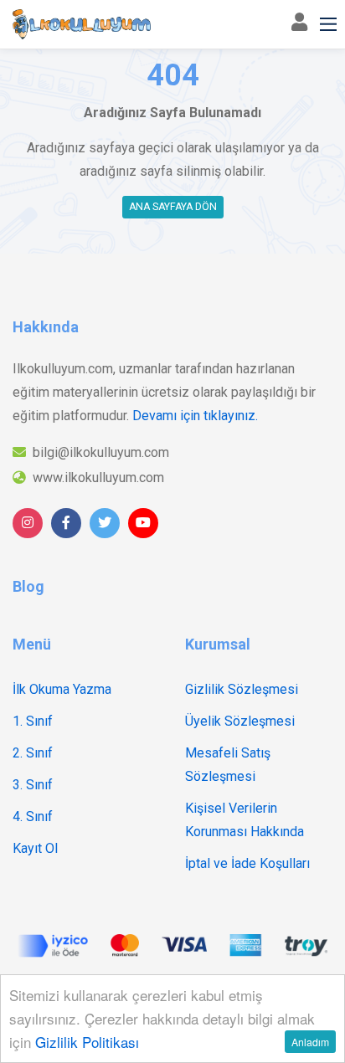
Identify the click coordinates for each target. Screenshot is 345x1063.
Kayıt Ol (35, 848)
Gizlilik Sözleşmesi (241, 689)
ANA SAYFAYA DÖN (173, 207)
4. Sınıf (33, 816)
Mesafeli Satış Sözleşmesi (227, 764)
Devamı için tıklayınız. (195, 416)
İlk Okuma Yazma (62, 689)
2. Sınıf (33, 753)
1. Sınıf (33, 721)
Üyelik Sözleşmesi (240, 721)
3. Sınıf (33, 785)
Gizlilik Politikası (87, 1041)
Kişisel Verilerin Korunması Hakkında (244, 820)
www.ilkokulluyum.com (98, 477)
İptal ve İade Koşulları (247, 863)
